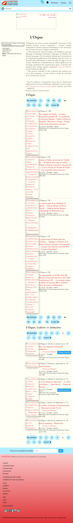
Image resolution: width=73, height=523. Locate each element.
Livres (5, 483)
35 (48, 100)
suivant (53, 105)
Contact (5, 463)
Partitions (6, 485)
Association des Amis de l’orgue (40, 86)
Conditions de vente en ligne (12, 477)
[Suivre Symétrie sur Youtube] (9, 511)
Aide (4, 497)
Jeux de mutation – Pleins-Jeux (51, 423)
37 (59, 100)
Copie (5, 502)
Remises (5, 473)
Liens (4, 500)
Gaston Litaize (44, 366)
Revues (5, 488)
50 (47, 105)
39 (28, 105)
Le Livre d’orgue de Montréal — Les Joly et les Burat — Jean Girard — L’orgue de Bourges (55, 384)
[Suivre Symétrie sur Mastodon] (15, 511)
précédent (32, 100)
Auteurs (5, 493)
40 (34, 105)
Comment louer (8, 468)
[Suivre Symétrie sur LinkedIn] (18, 511)
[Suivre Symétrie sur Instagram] (5, 511)
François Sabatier (64, 67)
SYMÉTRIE (6, 456)
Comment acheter (8, 466)
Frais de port (7, 471)
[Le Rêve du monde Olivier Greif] (36, 29)
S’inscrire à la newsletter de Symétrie (21, 451)
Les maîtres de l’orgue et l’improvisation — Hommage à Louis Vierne (54, 406)
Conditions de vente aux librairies (13, 479)
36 (54, 100)
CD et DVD (6, 491)
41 (40, 105)
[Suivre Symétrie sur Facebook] (12, 511)
